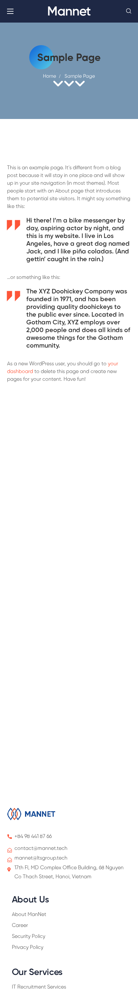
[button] (128, 11)
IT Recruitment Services (39, 987)
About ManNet (29, 914)
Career (20, 925)
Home (49, 76)
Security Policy (28, 936)
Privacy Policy (27, 947)
